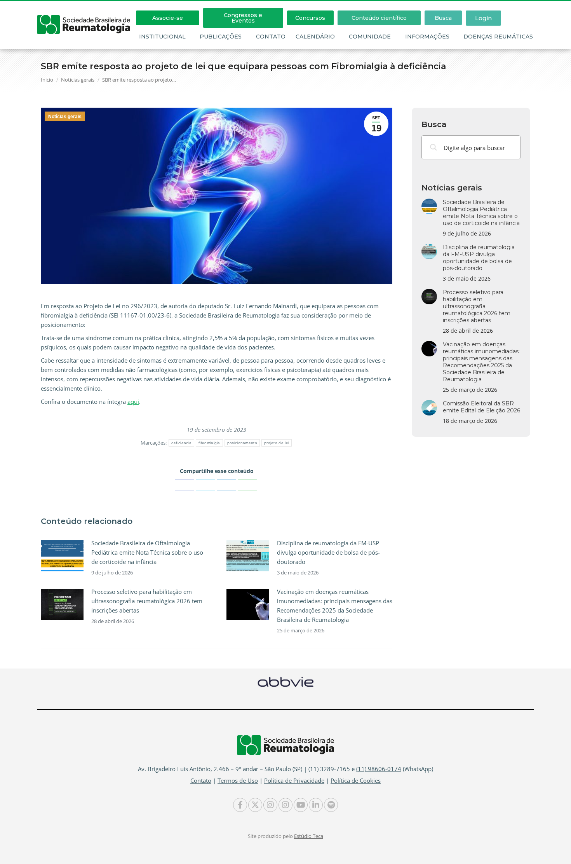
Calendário (315, 36)
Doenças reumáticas (498, 36)
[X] (205, 485)
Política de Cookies (356, 780)
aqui (133, 401)
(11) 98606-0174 (378, 769)
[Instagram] (270, 805)
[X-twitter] (255, 805)
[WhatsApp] (247, 485)
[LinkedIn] (226, 485)
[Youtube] (301, 805)
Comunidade (370, 36)
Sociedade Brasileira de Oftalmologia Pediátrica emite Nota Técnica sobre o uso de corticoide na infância (147, 552)
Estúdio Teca (308, 836)
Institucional (162, 36)
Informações (427, 36)
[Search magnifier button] (433, 147)
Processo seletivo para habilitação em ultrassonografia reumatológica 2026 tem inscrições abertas (146, 601)
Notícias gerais (65, 116)
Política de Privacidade (294, 780)
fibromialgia (209, 443)
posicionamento (242, 443)
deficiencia (181, 443)
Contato (271, 36)
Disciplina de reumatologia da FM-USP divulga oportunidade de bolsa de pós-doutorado (328, 552)
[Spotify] (331, 805)
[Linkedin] (316, 805)
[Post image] (62, 555)
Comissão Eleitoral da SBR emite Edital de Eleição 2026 (481, 407)
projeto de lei (276, 443)
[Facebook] (184, 485)
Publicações (221, 36)
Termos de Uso (238, 780)
